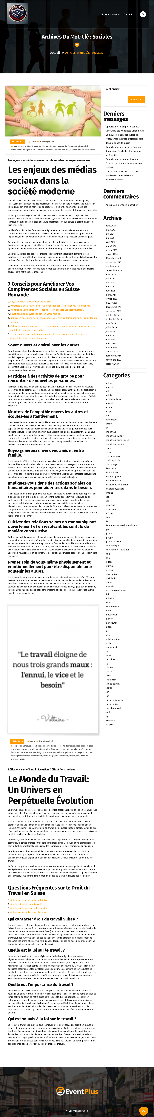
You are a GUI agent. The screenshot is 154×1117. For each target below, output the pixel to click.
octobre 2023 (112, 364)
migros (109, 627)
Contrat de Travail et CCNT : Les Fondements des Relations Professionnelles (122, 175)
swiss (108, 675)
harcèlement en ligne (20, 150)
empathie (62, 146)
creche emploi (113, 456)
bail (107, 415)
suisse (109, 671)
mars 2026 (111, 246)
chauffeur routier (115, 444)
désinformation (33, 146)
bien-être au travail (22, 746)
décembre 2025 (113, 258)
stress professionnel (20, 756)
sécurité (57, 150)
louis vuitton (112, 606)
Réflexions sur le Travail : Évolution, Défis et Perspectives (41, 769)
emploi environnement (117, 484)
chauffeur (111, 432)
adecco (109, 387)
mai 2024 (110, 335)
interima (110, 570)
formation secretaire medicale (121, 525)
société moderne (78, 150)
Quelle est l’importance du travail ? (28, 908)
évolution (15, 752)
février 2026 (111, 250)
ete (107, 501)
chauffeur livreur (114, 436)
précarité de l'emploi (74, 752)
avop (108, 411)
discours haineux (49, 146)
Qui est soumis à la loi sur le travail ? (29, 912)
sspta (33, 142)
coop (108, 452)
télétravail (63, 756)
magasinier (111, 614)
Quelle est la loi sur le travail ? (26, 904)
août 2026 (111, 225)
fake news (72, 146)
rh (107, 651)
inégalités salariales (46, 752)
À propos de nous (111, 14)
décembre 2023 (113, 355)
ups (107, 716)
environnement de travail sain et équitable (30, 749)
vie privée (90, 150)
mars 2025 (111, 294)
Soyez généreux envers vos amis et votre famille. (35, 314)
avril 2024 (110, 339)
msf (107, 631)
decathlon (111, 468)
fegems (109, 513)
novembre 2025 (113, 262)
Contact (127, 14)
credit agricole (113, 460)
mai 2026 (110, 238)
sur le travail (36, 756)
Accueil (55, 52)
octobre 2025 (112, 266)
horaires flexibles (28, 752)
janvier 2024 (112, 351)
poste (108, 643)
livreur (109, 602)
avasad (109, 403)
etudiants (111, 509)
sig (107, 663)
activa (109, 383)
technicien (111, 679)
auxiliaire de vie (114, 399)
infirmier (110, 566)
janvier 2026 (112, 254)
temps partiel (113, 683)
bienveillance (20, 146)
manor (109, 618)
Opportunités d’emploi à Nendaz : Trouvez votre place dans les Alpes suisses (124, 163)
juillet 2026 (111, 229)
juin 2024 (110, 331)
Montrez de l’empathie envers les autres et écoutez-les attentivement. (47, 309)
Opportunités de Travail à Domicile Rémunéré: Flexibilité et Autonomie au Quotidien (124, 151)
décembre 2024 (113, 307)
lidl (107, 594)
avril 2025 (110, 290)
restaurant (111, 647)
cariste (109, 423)
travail (72, 756)
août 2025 (111, 274)
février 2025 (111, 298)
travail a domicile (114, 700)
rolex (108, 655)
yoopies (109, 724)
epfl (107, 497)
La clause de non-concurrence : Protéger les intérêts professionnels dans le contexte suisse (124, 138)
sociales (65, 150)
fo (107, 521)
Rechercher (112, 89)
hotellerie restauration (118, 549)
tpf (107, 692)
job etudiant (112, 574)
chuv (108, 448)
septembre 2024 (114, 319)
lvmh (108, 610)
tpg (107, 696)
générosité (83, 146)
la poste (110, 586)
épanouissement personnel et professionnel (71, 749)
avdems (110, 407)
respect (49, 150)
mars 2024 (111, 343)
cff (107, 427)
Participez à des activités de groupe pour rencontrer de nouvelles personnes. (50, 305)
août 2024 (111, 323)
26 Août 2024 (18, 142)
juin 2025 (110, 282)
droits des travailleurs (69, 746)
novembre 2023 (113, 359)
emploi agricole (114, 476)
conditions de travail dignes (45, 746)
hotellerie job (113, 545)
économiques (87, 746)
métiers (60, 752)
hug (108, 553)
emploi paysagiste (115, 488)
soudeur (110, 667)
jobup (109, 582)
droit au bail (112, 472)
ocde (108, 635)
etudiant (110, 505)
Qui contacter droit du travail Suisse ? (30, 900)
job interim (111, 578)
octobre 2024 (112, 315)
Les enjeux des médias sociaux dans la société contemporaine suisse (48, 160)
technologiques (50, 756)
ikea (108, 557)
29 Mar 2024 (17, 741)
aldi (107, 391)
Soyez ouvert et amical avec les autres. (30, 301)
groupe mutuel (114, 541)
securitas (110, 659)
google (109, 537)
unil (108, 712)
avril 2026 (110, 242)
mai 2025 (110, 286)
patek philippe (113, 639)
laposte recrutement (116, 590)
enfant (109, 492)
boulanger (111, 419)
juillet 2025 (111, 278)
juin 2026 (110, 233)
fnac (108, 517)
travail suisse (112, 704)
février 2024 (111, 347)
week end (111, 720)
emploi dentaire (114, 480)
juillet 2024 (111, 327)
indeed (109, 562)
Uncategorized (47, 142)
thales (109, 687)
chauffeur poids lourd (117, 440)
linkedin (110, 598)
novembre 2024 (113, 311)
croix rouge (111, 464)
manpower (111, 622)
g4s (107, 529)
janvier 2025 (111, 303)
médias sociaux (38, 150)
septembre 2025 (114, 270)
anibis (109, 395)
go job (109, 533)
